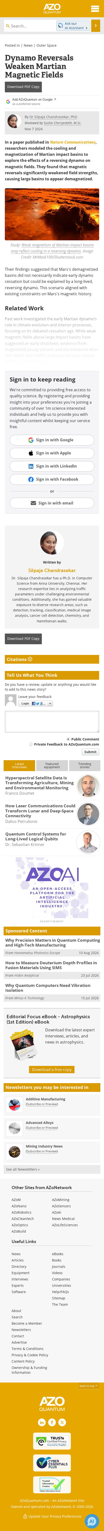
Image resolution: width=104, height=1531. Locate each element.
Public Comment (85, 739)
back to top (87, 1386)
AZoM (16, 1199)
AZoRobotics (21, 1212)
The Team (60, 1304)
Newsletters (21, 1329)
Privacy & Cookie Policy (30, 1355)
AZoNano (19, 1206)
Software (19, 1291)
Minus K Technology (29, 998)
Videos (57, 1272)
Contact (18, 1336)
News (28, 45)
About (16, 1310)
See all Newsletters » (23, 1169)
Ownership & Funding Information (29, 1370)
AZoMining (60, 1199)
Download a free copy (52, 1069)
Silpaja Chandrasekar (52, 570)
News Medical (63, 1218)
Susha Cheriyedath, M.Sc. (63, 123)
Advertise (19, 1342)
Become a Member (27, 1323)
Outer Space (47, 45)
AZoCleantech (23, 1218)
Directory (19, 1266)
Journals (58, 1266)
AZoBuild (19, 1231)
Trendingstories (84, 765)
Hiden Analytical (26, 975)
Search (17, 1317)
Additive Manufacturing (45, 1099)
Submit (90, 751)
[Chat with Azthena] (92, 1521)
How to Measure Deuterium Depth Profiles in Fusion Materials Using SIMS (51, 965)
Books (56, 1260)
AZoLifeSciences (65, 1225)
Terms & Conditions (28, 1348)
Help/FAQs (60, 1291)
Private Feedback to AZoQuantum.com (66, 744)
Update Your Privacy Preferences (55, 1516)
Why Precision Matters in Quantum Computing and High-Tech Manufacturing (52, 942)
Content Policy (23, 1361)
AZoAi (56, 1212)
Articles (18, 1260)
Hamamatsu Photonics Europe (37, 952)
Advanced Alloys (39, 1122)
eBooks (57, 1254)
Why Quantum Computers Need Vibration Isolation (47, 988)
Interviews (20, 1279)
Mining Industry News (44, 1146)
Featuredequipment (52, 765)
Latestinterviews (19, 765)
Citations (17, 659)
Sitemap (58, 1298)
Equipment (21, 1272)
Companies (61, 1279)
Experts (18, 1285)
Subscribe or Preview (42, 1104)
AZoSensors (61, 1206)
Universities (61, 1285)
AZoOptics (20, 1225)
